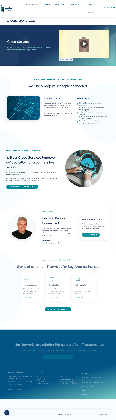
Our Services (59, 4)
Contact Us (90, 12)
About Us (47, 4)
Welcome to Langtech (32, 4)
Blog (90, 4)
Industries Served (76, 4)
